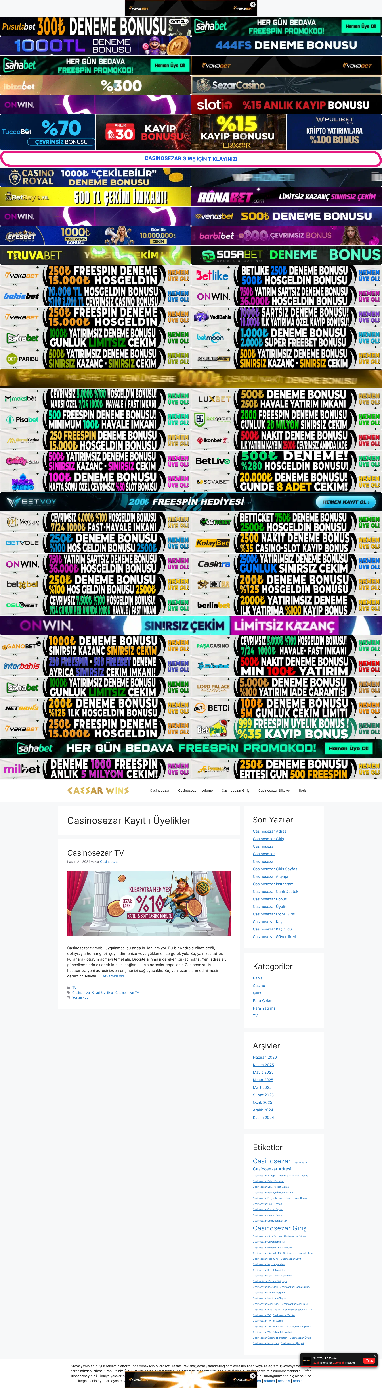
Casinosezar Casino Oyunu (268, 1209)
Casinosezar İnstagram (273, 884)
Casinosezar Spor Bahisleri (298, 1309)
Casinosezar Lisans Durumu (295, 1287)
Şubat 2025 (263, 1095)
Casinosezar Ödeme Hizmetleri (270, 1337)
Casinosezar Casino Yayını (268, 1215)
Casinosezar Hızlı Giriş (266, 1258)
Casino (259, 985)
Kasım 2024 (263, 1117)
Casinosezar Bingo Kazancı (268, 1198)
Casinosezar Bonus (270, 899)
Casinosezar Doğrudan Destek (270, 1220)
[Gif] (191, 378)
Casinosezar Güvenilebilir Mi (269, 1241)
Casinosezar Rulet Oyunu (267, 1309)
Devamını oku (113, 976)
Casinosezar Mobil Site (295, 1304)
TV (74, 988)
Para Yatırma (264, 1008)
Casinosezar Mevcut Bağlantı (269, 1292)
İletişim (304, 790)
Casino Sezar (300, 1162)
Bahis (258, 978)
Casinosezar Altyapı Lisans (293, 1175)
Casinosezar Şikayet (274, 790)
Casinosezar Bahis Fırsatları (268, 1181)
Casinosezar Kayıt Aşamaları (269, 1264)
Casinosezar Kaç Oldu (272, 929)
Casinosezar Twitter (284, 1315)
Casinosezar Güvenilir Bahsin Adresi (273, 1247)
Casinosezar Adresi (270, 831)
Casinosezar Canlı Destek (275, 891)
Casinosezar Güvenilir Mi (275, 936)
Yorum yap (80, 997)
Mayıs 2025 (263, 1072)
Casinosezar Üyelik (270, 906)
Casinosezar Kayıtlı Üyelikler (93, 992)
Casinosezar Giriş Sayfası (275, 869)
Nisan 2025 (263, 1080)
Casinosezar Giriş (236, 790)
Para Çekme (264, 1000)
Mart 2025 (262, 1087)
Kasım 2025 (263, 1065)
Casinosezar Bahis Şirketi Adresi (271, 1186)
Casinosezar (159, 790)
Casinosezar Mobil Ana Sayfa (269, 1298)
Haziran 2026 (265, 1057)
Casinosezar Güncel (295, 1236)
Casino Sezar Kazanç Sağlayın (270, 1281)
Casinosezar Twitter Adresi (268, 1320)
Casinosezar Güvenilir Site (298, 1253)
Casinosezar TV (95, 852)
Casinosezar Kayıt (269, 921)
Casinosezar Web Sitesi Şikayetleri (272, 1332)
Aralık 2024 (263, 1110)
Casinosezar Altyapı (270, 876)
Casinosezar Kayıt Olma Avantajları (272, 1275)
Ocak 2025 (262, 1102)
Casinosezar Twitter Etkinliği (269, 1326)
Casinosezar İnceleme (195, 790)
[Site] (95, 275)
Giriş (257, 993)
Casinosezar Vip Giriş (299, 1326)
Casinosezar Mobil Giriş (274, 914)
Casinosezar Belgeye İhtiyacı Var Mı (273, 1192)
